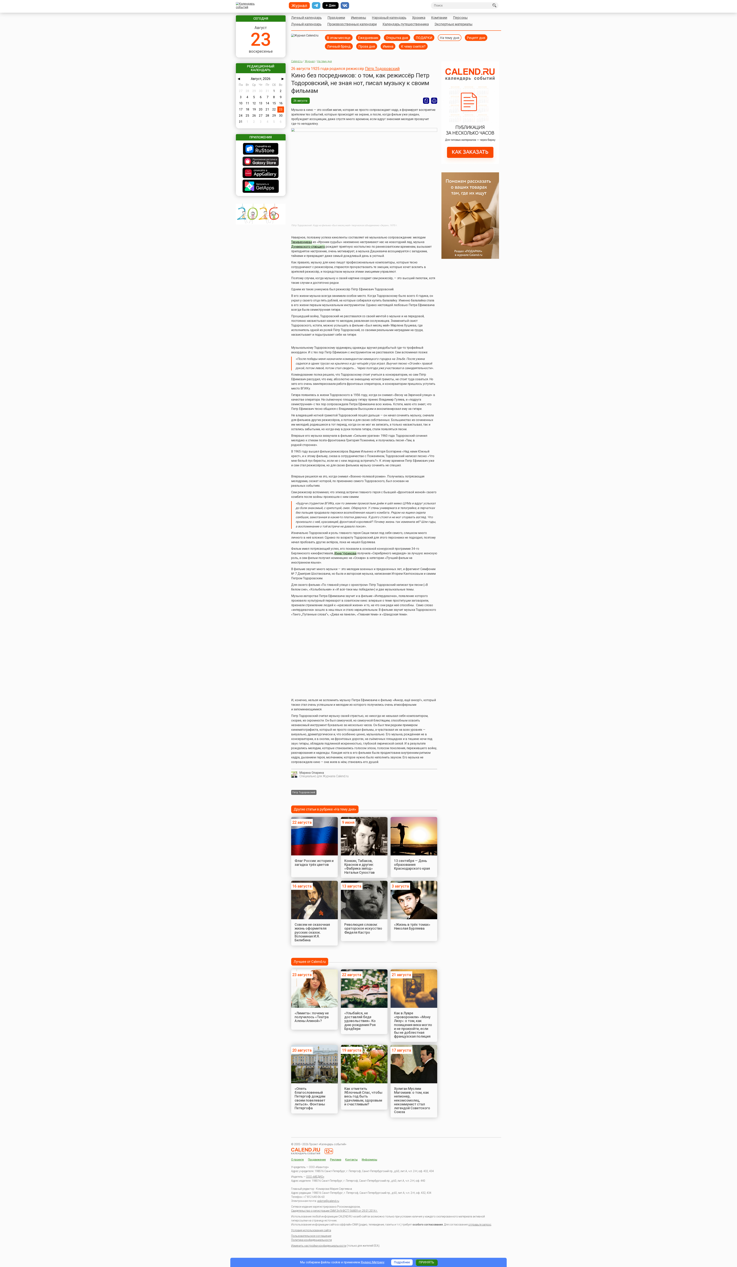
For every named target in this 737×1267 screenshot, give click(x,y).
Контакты (351, 1159)
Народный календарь (389, 18)
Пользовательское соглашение (311, 1235)
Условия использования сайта (311, 1230)
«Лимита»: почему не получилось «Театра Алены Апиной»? (312, 1017)
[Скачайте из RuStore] (261, 149)
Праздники (336, 18)
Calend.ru (296, 61)
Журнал (310, 61)
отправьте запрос (479, 1224)
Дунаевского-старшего (308, 246)
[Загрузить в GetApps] (261, 186)
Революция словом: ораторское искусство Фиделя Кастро (363, 928)
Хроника (418, 18)
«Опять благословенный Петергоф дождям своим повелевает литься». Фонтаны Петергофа (310, 1098)
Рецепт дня (476, 38)
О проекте (297, 1159)
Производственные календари (352, 24)
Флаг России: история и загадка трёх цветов (314, 863)
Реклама (335, 1159)
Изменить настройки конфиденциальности (318, 1245)
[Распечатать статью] (434, 101)
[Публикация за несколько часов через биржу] (470, 163)
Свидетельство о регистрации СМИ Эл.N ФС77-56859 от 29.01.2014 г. (334, 1210)
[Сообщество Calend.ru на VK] (345, 5)
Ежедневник (368, 38)
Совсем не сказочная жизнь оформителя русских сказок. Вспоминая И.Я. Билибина (312, 932)
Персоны (460, 18)
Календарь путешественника (406, 24)
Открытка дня (397, 38)
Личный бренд (339, 46)
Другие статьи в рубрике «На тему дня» (325, 809)
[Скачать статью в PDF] (426, 101)
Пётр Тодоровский (382, 68)
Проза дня (366, 46)
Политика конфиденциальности (311, 1239)
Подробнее (402, 1262)
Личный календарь (306, 18)
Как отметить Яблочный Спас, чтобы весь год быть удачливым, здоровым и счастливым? (363, 1096)
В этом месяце (338, 38)
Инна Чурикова (345, 553)
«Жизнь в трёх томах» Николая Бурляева (412, 926)
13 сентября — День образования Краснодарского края (412, 865)
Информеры (369, 1159)
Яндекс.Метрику (372, 1262)
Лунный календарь (306, 24)
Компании (439, 18)
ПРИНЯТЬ (426, 1262)
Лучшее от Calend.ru (310, 962)
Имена (388, 46)
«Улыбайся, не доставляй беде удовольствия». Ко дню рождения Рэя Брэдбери (360, 1021)
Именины (358, 18)
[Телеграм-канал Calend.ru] (316, 5)
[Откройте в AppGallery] (261, 173)
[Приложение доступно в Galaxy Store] (261, 161)
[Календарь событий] (260, 5)
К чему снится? (413, 46)
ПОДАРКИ (424, 38)
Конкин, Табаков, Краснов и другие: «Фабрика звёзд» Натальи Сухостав (359, 866)
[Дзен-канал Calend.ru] (330, 5)
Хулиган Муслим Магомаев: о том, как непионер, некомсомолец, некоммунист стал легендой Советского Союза (412, 1100)
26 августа (300, 100)
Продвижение (317, 1159)
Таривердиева (301, 242)
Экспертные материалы (454, 24)
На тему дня (449, 38)
